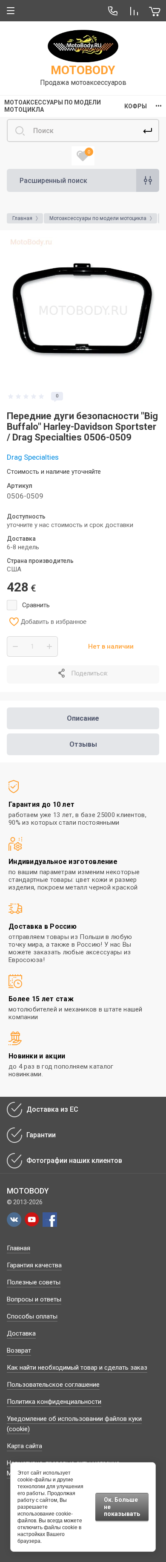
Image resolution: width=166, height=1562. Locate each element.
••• (158, 106)
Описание (83, 718)
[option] (83, 310)
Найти (147, 130)
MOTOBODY (83, 70)
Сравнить (36, 605)
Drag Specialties (33, 457)
